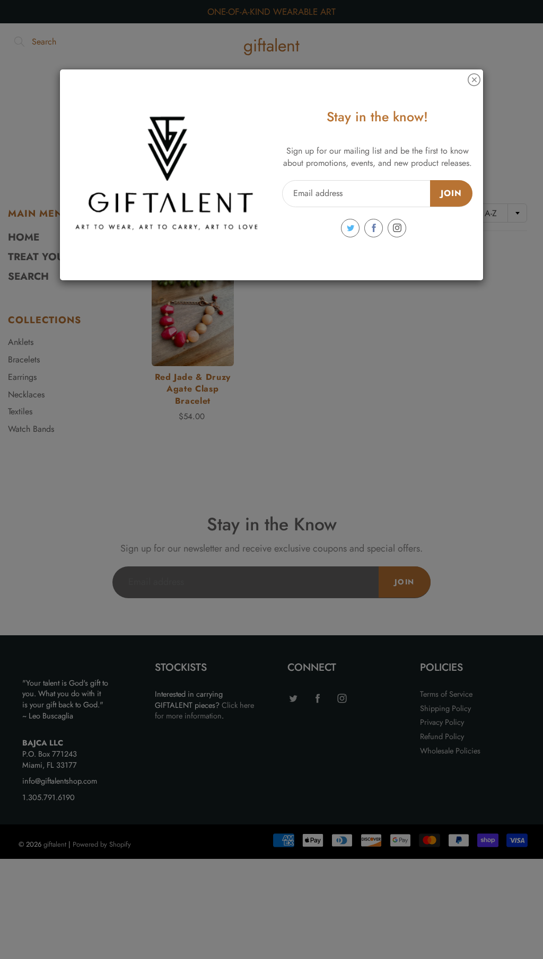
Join (451, 193)
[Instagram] (397, 228)
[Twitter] (350, 228)
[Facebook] (373, 228)
